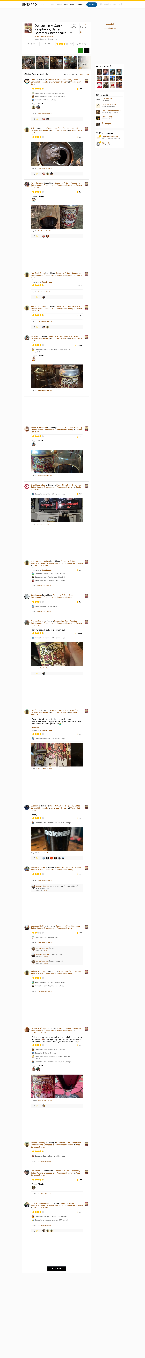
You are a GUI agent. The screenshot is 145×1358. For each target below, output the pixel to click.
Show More (56, 1268)
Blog (42, 4)
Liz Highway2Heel (38, 1028)
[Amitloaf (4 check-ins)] (99, 85)
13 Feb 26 (34, 1100)
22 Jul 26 (33, 390)
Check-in (80, 50)
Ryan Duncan (36, 595)
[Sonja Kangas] (43, 119)
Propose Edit (109, 24)
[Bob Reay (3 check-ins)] (112, 85)
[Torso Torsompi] (47, 119)
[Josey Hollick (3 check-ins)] (119, 85)
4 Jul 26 (33, 585)
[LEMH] (47, 173)
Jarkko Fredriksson (39, 427)
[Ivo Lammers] (51, 858)
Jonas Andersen (42, 948)
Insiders (59, 4)
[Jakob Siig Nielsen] (47, 1230)
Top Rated (50, 4)
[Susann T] (47, 858)
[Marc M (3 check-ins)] (106, 85)
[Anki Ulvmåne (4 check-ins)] (106, 78)
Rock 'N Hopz (47, 282)
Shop (72, 4)
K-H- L (33, 128)
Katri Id (34, 336)
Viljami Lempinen (38, 306)
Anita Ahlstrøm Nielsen (40, 561)
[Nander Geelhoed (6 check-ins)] (112, 72)
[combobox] (111, 4)
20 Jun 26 (34, 768)
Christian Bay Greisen (40, 1203)
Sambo (33, 80)
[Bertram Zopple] (43, 1105)
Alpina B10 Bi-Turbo (39, 971)
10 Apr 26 (34, 853)
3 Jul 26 (33, 611)
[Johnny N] (43, 673)
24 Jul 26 (33, 321)
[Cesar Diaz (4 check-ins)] (112, 78)
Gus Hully (34, 806)
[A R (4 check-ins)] (119, 78)
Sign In (80, 5)
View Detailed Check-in (44, 113)
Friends (81, 74)
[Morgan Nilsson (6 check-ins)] (106, 72)
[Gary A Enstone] (43, 858)
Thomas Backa (37, 621)
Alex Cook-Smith (38, 273)
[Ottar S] (43, 297)
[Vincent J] (59, 858)
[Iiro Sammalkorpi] (47, 236)
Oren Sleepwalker (38, 485)
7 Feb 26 (33, 1161)
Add (86, 50)
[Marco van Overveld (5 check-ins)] (99, 78)
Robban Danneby (38, 1143)
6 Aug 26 (33, 292)
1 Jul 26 (33, 668)
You (87, 74)
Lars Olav (34, 710)
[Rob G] (55, 858)
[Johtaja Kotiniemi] (47, 327)
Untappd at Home (40, 565)
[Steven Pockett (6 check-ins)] (119, 72)
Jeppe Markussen (38, 867)
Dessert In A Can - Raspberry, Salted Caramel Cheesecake (53, 562)
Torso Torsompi (37, 183)
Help (66, 4)
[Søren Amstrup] (43, 1230)
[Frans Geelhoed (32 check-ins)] (99, 72)
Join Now (91, 5)
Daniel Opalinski (37, 1171)
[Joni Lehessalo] (43, 327)
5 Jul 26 (33, 524)
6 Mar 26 (33, 880)
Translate (35, 727)
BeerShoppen (47, 570)
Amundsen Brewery (44, 36)
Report (46, 890)
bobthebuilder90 (42, 886)
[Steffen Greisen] (51, 1230)
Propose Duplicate (109, 28)
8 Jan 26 (33, 1225)
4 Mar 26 (33, 991)
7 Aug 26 (33, 113)
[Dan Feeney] (63, 858)
